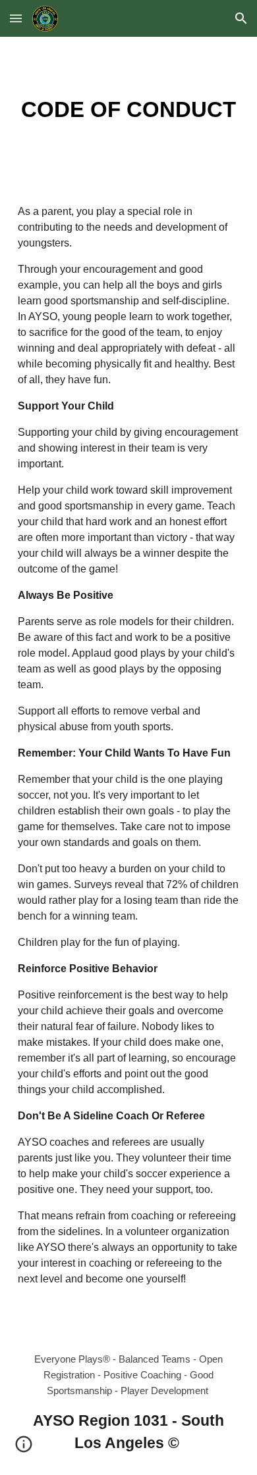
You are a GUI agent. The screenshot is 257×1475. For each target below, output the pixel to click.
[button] (16, 18)
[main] (128, 109)
